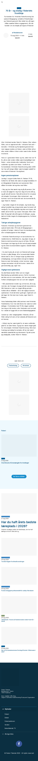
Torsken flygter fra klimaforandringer (12, 561)
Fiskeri (19, 8)
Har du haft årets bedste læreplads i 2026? (18, 524)
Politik (3, 615)
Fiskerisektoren (5, 516)
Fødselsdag (13, 365)
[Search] (2, 2)
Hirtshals (26, 365)
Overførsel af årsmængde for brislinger (15, 463)
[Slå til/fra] (3, 709)
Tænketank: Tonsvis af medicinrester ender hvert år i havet (17, 620)
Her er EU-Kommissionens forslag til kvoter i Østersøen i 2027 (18, 651)
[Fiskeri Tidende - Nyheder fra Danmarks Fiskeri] (19, 2)
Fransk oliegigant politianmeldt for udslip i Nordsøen (17, 590)
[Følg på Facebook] (19, 744)
